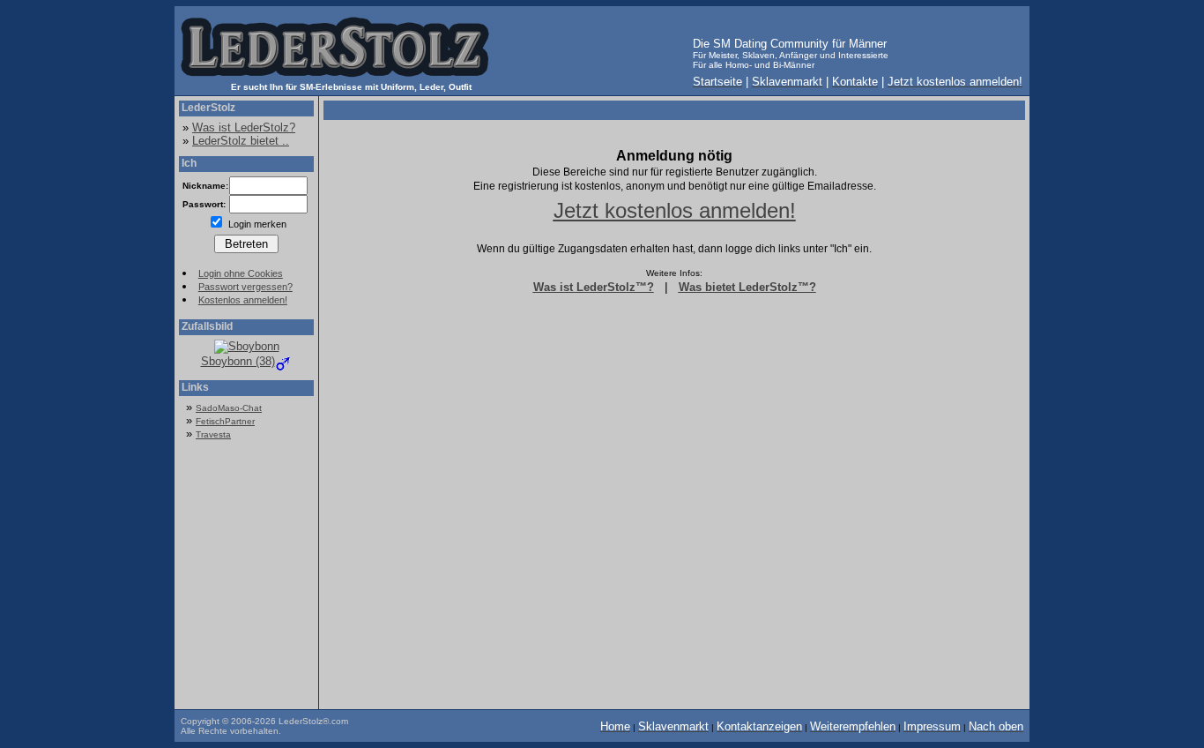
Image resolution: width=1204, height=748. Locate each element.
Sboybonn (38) (238, 361)
